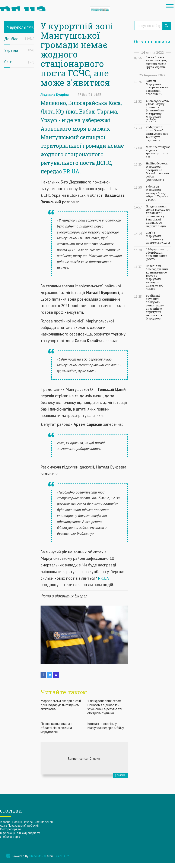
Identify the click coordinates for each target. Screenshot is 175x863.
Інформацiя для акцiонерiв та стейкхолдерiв (20, 835)
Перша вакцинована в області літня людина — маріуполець (58, 727)
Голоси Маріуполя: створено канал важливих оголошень (157, 87)
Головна (5, 822)
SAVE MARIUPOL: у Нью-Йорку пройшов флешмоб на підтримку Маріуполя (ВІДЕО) (157, 110)
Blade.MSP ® (37, 856)
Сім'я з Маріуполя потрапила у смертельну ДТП (158, 237)
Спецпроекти (44, 822)
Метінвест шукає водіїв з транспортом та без (158, 151)
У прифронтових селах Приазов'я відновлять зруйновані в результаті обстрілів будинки (104, 707)
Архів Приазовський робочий (19, 825)
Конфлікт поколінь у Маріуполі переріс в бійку (105, 725)
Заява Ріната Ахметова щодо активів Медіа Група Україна (157, 62)
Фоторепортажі (11, 829)
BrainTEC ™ (62, 856)
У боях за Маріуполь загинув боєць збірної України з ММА (157, 193)
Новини (17, 822)
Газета (28, 822)
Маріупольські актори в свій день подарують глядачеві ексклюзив (61, 705)
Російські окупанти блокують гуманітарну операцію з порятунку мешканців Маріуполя (155, 307)
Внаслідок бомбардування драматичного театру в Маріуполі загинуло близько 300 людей (157, 277)
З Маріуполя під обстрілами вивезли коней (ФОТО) (157, 254)
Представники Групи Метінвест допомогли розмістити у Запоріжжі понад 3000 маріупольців (158, 216)
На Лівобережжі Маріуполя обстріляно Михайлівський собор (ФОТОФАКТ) (157, 172)
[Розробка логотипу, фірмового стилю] (84, 758)
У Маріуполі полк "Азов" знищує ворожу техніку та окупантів (157, 134)
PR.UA (71, 171)
